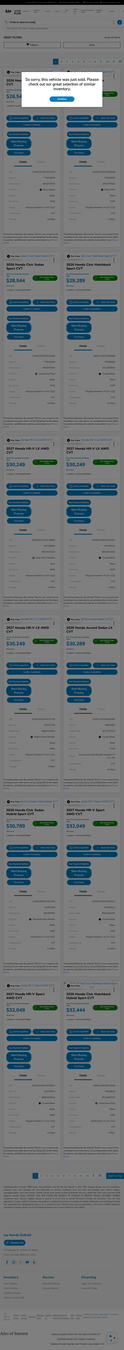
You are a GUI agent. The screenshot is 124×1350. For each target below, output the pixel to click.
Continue (62, 99)
